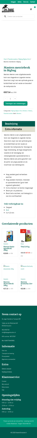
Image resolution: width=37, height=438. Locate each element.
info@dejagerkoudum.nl (9, 332)
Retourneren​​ (5, 387)
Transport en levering (8, 353)
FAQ (3, 390)
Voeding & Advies (7, 372)
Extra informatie (13, 129)
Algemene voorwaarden (8, 359)
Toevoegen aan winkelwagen (16, 103)
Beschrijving (11, 123)
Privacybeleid (5, 356)
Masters (19, 113)
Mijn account (5, 384)
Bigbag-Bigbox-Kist (24, 59)
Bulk (7, 210)
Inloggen (13, 2)
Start (5, 59)
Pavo (22, 244)
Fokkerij (30, 111)
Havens (5, 244)
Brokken (25, 111)
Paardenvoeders (13, 59)
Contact (32, 2)
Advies (19, 2)
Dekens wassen (6, 369)
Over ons (25, 2)
